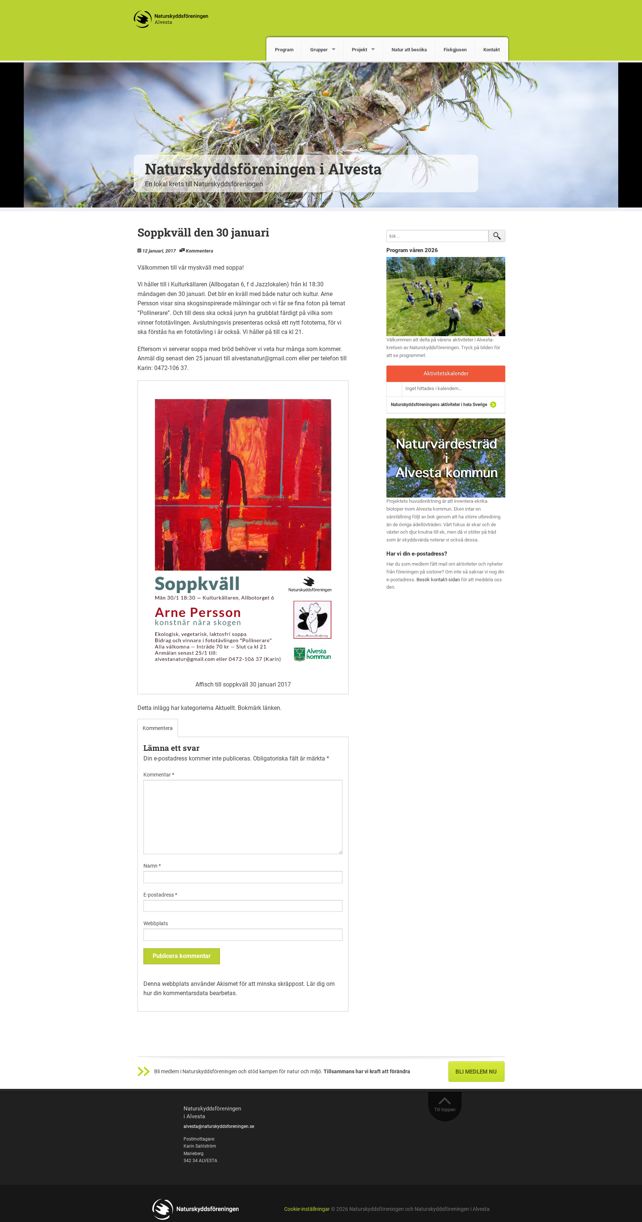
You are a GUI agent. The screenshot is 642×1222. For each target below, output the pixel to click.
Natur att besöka (409, 49)
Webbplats (155, 923)
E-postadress (160, 895)
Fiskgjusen (455, 49)
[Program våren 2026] (445, 296)
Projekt (359, 49)
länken (271, 707)
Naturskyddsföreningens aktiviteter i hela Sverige (439, 404)
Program (284, 49)
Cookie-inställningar (307, 1209)
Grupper (319, 49)
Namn (152, 866)
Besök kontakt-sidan (438, 579)
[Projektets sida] (445, 457)
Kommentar (158, 775)
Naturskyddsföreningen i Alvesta (263, 169)
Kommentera (199, 251)
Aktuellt (225, 707)
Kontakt (491, 49)
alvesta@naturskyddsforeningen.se (219, 1126)
